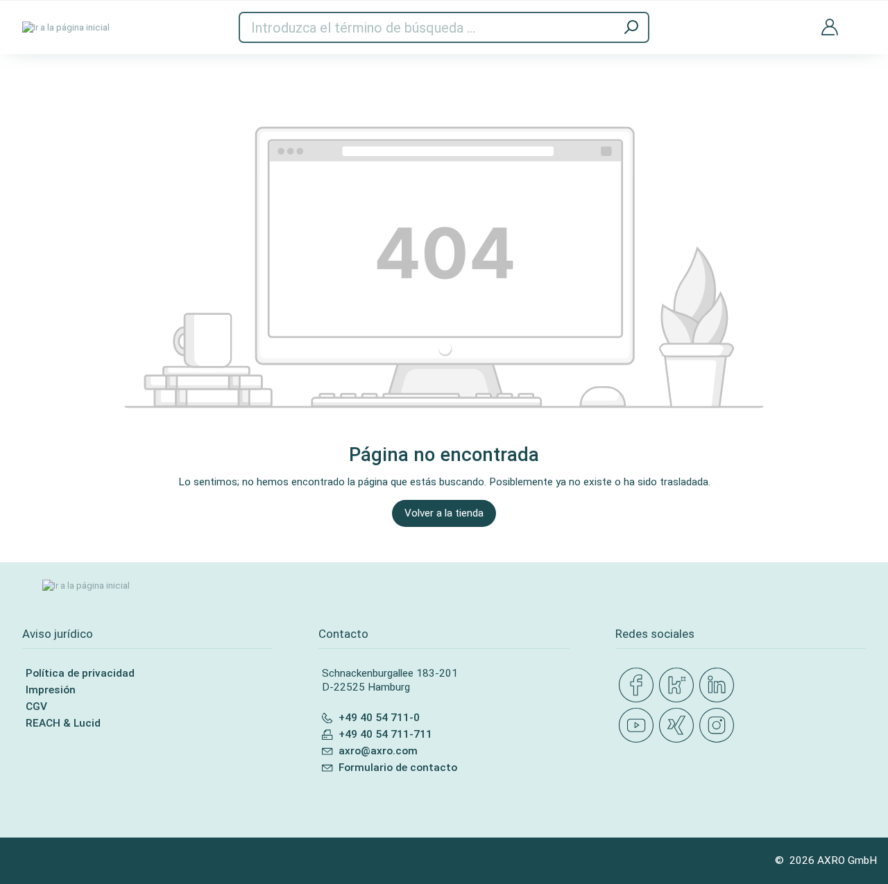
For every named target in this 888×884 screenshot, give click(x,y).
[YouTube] (639, 726)
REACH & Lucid (63, 723)
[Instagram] (719, 726)
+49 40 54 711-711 (385, 734)
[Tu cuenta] (830, 27)
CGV (36, 706)
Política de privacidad (80, 673)
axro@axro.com (378, 751)
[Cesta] (860, 18)
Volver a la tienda (444, 513)
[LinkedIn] (719, 686)
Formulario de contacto (398, 767)
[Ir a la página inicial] (66, 28)
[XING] (679, 726)
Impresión (51, 690)
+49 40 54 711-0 (379, 717)
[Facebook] (639, 686)
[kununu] (679, 686)
